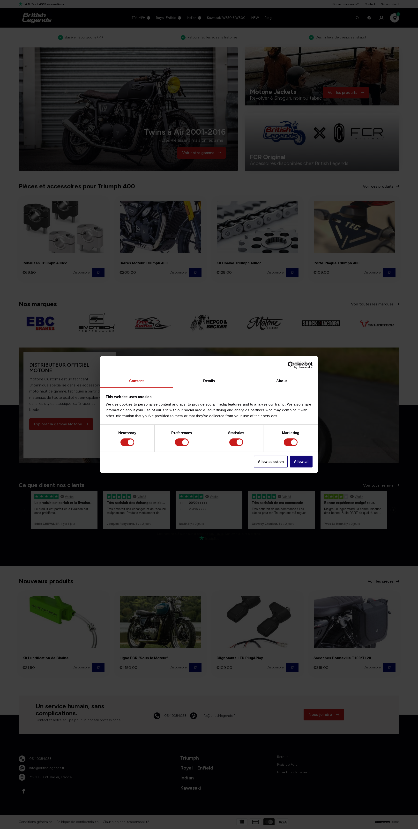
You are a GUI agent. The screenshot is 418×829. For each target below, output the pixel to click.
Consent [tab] (136, 381)
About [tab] (281, 381)
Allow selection (271, 461)
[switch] (182, 442)
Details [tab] (209, 381)
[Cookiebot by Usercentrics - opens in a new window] (291, 365)
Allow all (301, 461)
